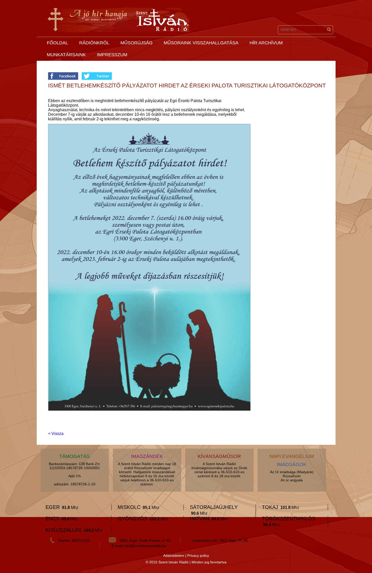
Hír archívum (266, 42)
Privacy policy (198, 555)
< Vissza (56, 433)
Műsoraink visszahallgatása (201, 42)
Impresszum (112, 54)
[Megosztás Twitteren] (97, 74)
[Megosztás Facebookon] (65, 74)
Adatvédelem (173, 555)
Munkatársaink (66, 54)
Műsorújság (136, 42)
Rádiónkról (94, 42)
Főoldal (57, 42)
